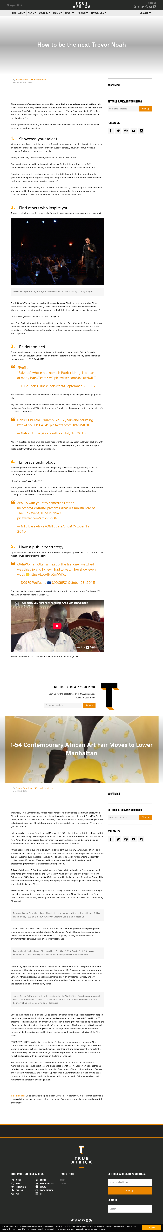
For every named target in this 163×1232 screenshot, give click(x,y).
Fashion (81, 13)
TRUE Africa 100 (47, 1183)
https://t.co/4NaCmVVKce (48, 574)
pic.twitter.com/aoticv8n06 (37, 518)
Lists (42, 1193)
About (62, 1180)
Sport (68, 13)
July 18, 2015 (75, 433)
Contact (63, 1183)
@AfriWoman (26, 564)
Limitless (17, 13)
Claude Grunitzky (24, 788)
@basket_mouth (72, 508)
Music (56, 13)
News (31, 13)
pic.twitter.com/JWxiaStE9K (70, 425)
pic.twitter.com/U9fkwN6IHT (75, 378)
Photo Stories (46, 1190)
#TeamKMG (45, 378)
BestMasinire (40, 80)
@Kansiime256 (48, 564)
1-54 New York (18, 1096)
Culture (43, 13)
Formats (143, 13)
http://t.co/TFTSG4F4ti (33, 425)
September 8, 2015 (80, 386)
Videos (43, 1187)
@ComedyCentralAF (31, 508)
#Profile (22, 368)
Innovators (97, 13)
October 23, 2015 (81, 583)
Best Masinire (22, 80)
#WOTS (22, 503)
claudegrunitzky (45, 788)
